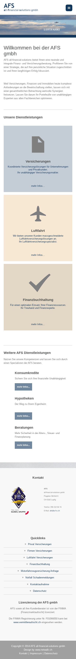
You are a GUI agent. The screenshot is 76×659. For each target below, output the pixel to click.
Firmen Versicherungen (39, 550)
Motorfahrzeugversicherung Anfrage (40, 571)
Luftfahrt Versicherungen (40, 557)
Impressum (36, 653)
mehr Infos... (38, 186)
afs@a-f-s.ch (55, 511)
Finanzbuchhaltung (40, 564)
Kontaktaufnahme (39, 584)
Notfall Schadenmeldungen (39, 577)
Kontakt (23, 653)
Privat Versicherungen (39, 544)
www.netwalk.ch (43, 649)
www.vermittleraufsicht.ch (27, 622)
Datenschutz (39, 591)
